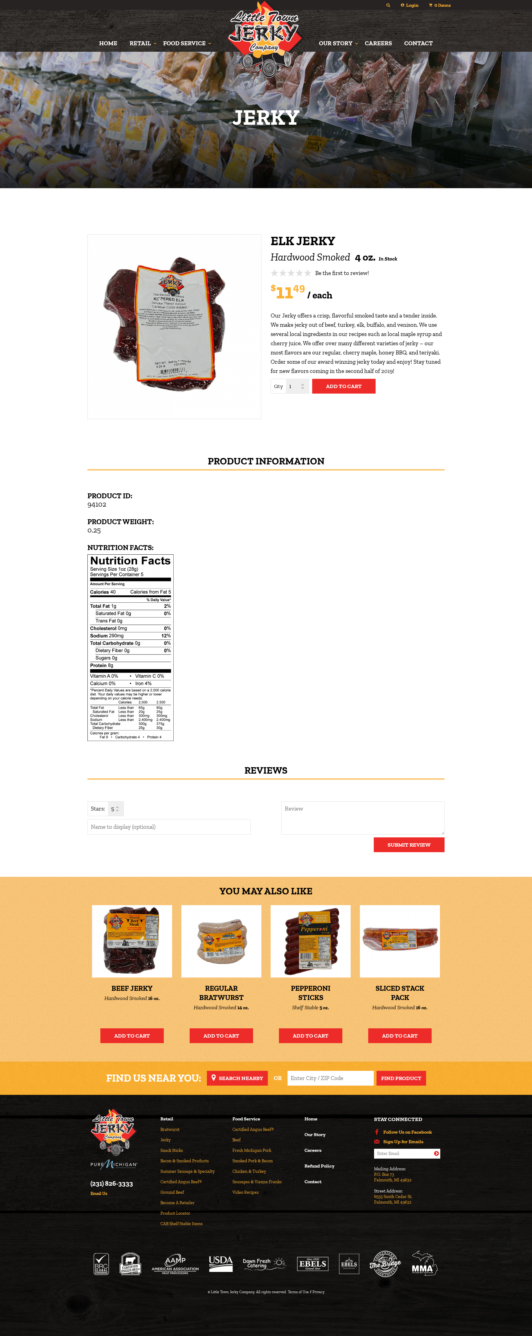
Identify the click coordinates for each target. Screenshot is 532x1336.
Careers (378, 43)
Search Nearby (241, 1078)
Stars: (98, 808)
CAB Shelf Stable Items (181, 1223)
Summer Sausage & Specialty (187, 1171)
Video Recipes (245, 1192)
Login (412, 5)
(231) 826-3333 (112, 1183)
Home (108, 43)
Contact (418, 43)
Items (442, 5)
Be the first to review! (342, 273)
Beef (236, 1140)
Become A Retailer (177, 1202)
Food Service (184, 43)
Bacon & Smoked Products (184, 1161)
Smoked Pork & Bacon (252, 1161)
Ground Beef (172, 1192)
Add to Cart (132, 1035)
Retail (140, 43)
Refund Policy (319, 1166)
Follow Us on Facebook (407, 1132)
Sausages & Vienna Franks (257, 1181)
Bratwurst (169, 1129)
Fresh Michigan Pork (251, 1150)
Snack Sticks (171, 1150)
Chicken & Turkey (249, 1171)
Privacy (318, 1292)
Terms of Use (298, 1292)
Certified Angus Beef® (181, 1181)
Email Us (99, 1194)
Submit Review (409, 844)
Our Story (336, 43)
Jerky (165, 1140)
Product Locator (175, 1213)
